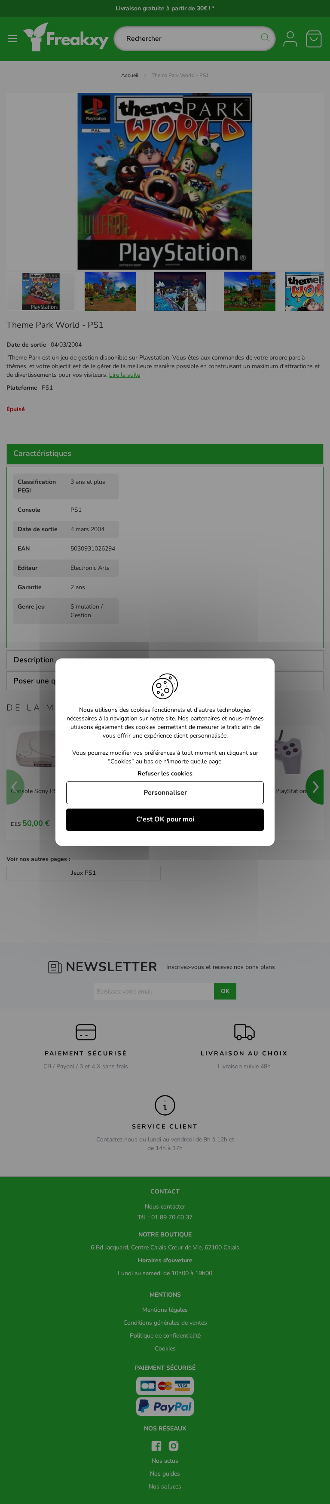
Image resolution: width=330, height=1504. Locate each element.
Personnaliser (165, 792)
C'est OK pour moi (165, 819)
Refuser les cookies (165, 773)
